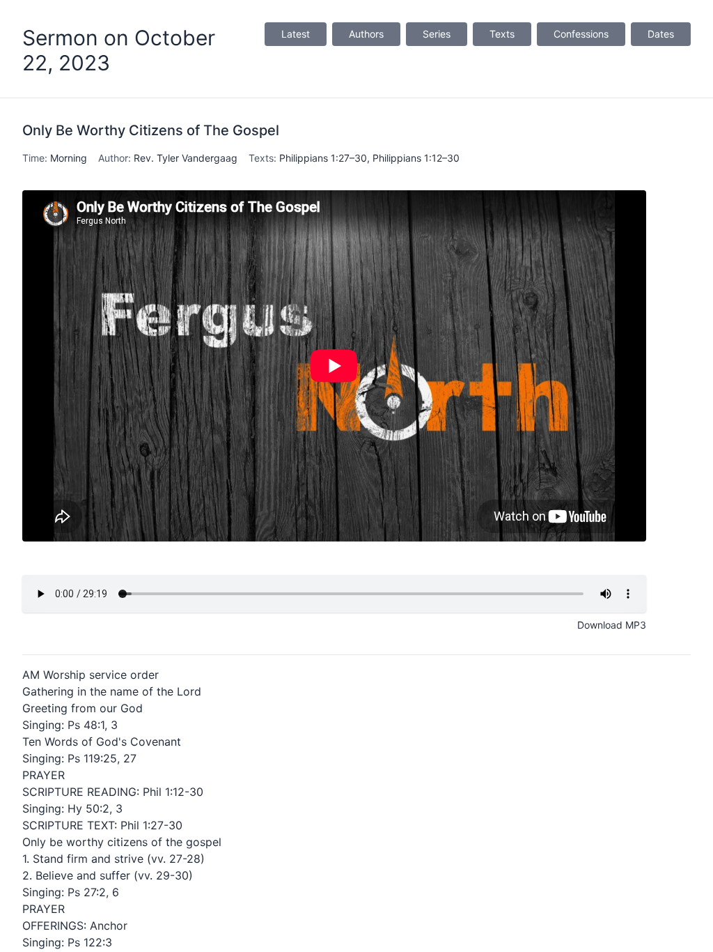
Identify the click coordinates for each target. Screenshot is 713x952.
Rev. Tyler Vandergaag (185, 158)
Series (436, 34)
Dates (661, 34)
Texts (502, 34)
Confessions (581, 34)
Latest (295, 34)
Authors (366, 34)
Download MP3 (611, 625)
